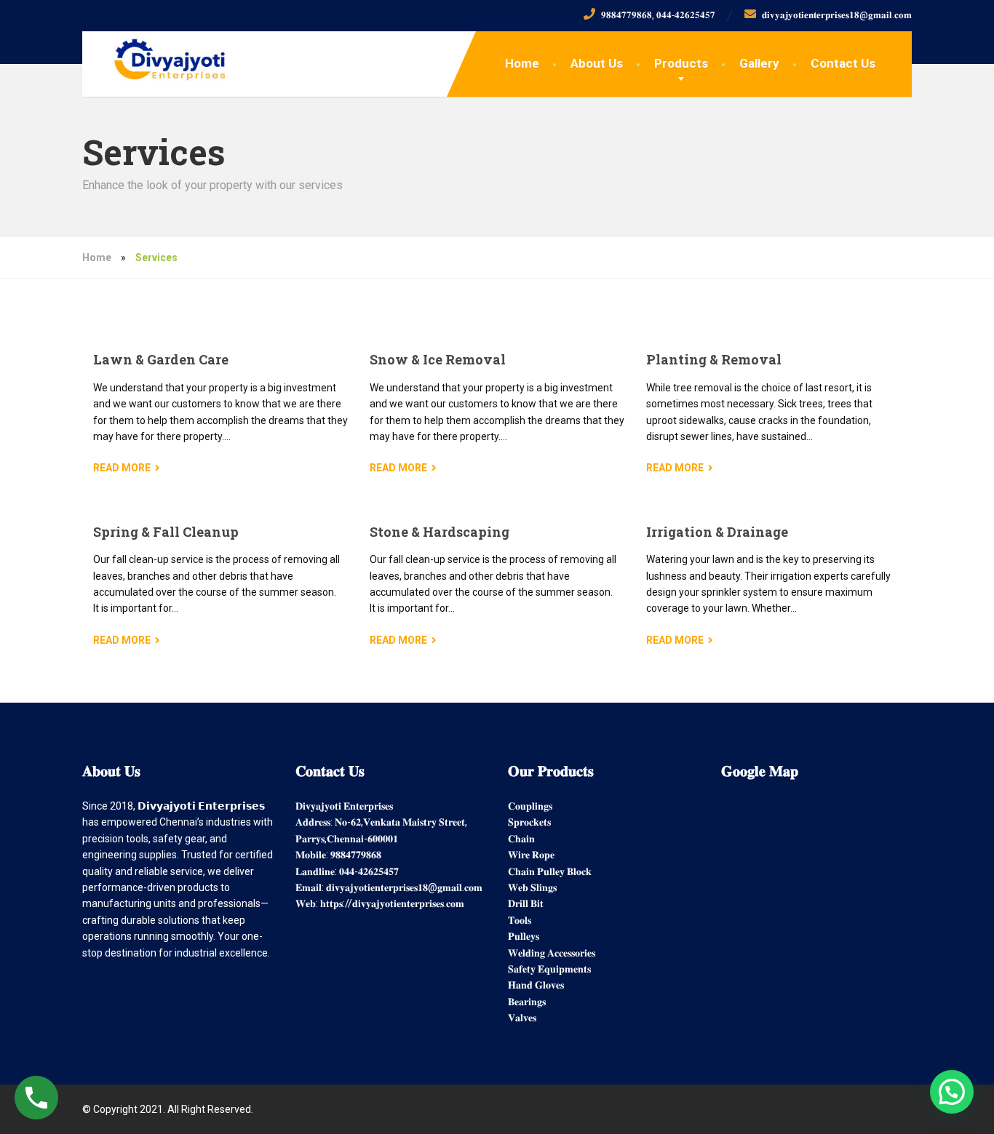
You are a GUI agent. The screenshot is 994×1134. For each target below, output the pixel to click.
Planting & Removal (714, 359)
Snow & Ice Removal (438, 359)
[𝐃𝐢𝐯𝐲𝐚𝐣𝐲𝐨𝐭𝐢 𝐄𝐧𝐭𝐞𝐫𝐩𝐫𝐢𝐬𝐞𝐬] (158, 56)
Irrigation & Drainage (717, 531)
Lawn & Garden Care (160, 359)
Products (681, 63)
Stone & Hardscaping (439, 531)
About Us (596, 63)
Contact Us (843, 63)
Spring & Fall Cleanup (166, 531)
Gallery (759, 63)
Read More (122, 468)
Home (522, 63)
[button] (952, 1092)
